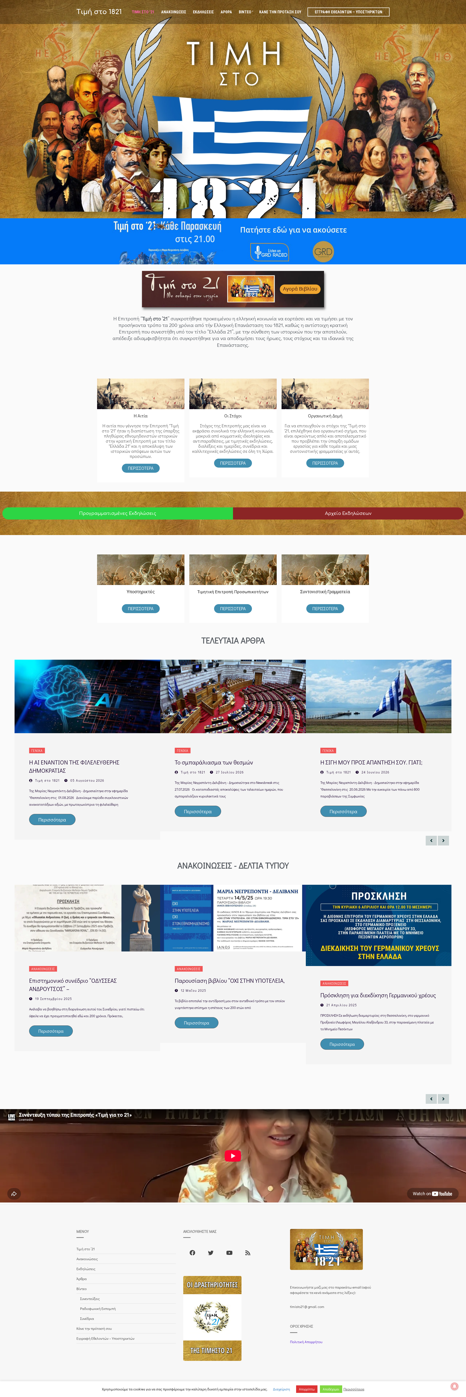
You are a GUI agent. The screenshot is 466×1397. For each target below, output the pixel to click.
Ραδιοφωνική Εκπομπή (98, 1308)
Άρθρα (226, 12)
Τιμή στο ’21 (143, 12)
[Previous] (431, 840)
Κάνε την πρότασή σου (280, 12)
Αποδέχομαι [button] (331, 1389)
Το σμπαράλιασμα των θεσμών (214, 762)
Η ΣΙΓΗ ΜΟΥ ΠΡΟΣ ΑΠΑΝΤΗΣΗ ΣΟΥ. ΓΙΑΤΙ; (371, 762)
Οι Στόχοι (233, 416)
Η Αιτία (141, 416)
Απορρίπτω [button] (307, 1389)
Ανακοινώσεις (173, 12)
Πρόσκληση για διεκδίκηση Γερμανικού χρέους (378, 995)
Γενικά (37, 750)
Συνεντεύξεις (90, 1298)
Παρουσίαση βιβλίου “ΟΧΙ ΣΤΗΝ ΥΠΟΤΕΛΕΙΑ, (230, 980)
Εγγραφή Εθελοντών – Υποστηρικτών (348, 12)
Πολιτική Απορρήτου (306, 1341)
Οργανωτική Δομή (325, 416)
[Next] (443, 840)
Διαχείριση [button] (281, 1389)
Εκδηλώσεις (203, 12)
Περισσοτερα (233, 463)
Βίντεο (245, 12)
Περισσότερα (141, 468)
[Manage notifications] (454, 1386)
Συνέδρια (87, 1318)
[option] (87, 750)
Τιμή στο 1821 (99, 12)
